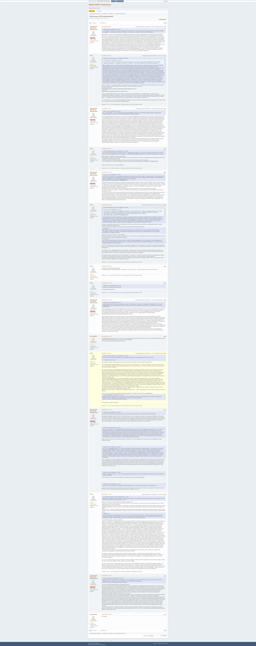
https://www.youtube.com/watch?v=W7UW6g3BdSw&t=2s (147, 161)
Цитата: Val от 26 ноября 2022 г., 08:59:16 (112, 111)
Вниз (90, 22)
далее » (164, 19)
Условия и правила (160, 643)
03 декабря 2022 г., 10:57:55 (106, 409)
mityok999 (94, 336)
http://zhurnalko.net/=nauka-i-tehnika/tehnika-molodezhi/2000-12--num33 (117, 313)
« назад (160, 19)
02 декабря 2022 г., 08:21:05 (106, 204)
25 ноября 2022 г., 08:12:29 (106, 26)
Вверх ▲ (166, 643)
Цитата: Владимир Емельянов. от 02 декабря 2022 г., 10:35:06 (116, 355)
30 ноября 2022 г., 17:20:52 (106, 148)
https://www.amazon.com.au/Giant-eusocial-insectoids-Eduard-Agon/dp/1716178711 (119, 88)
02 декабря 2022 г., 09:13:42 (106, 266)
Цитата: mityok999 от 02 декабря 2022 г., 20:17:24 (114, 394)
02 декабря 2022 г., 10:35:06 (106, 299)
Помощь (154, 643)
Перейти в (145, 635)
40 (102, 22)
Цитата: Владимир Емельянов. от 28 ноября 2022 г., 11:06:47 (116, 151)
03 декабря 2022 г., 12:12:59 (106, 494)
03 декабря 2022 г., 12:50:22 (106, 575)
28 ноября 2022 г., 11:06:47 (106, 108)
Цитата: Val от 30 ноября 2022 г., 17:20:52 (112, 174)
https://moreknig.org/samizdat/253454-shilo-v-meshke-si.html (114, 91)
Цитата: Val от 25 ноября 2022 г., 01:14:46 (112, 29)
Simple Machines (97, 643)
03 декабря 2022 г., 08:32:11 (106, 353)
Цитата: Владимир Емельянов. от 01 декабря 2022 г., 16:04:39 (116, 207)
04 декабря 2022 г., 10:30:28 (106, 614)
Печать (165, 22)
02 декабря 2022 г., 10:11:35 (106, 282)
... (99, 22)
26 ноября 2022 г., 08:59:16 (106, 55)
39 (100, 22)
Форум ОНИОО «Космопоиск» (100, 5)
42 (105, 22)
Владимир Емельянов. (93, 27)
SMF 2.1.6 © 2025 (91, 643)
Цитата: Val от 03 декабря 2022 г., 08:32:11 (112, 412)
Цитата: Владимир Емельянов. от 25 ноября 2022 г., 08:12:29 (116, 58)
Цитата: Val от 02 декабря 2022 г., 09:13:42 (112, 285)
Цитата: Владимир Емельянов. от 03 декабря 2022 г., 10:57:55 (116, 496)
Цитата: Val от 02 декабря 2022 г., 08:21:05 (112, 302)
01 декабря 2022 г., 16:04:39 (106, 172)
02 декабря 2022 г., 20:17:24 (106, 336)
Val (92, 55)
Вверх (90, 630)
